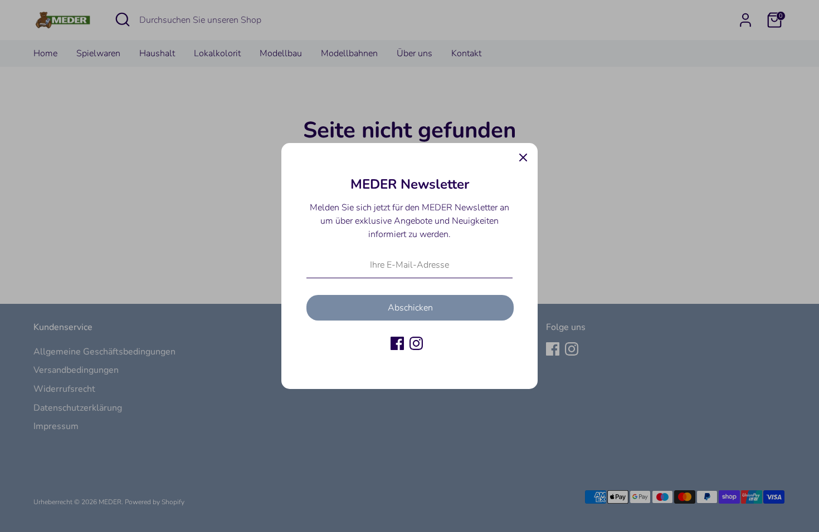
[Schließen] (523, 157)
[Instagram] (416, 343)
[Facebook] (397, 343)
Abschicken (410, 308)
